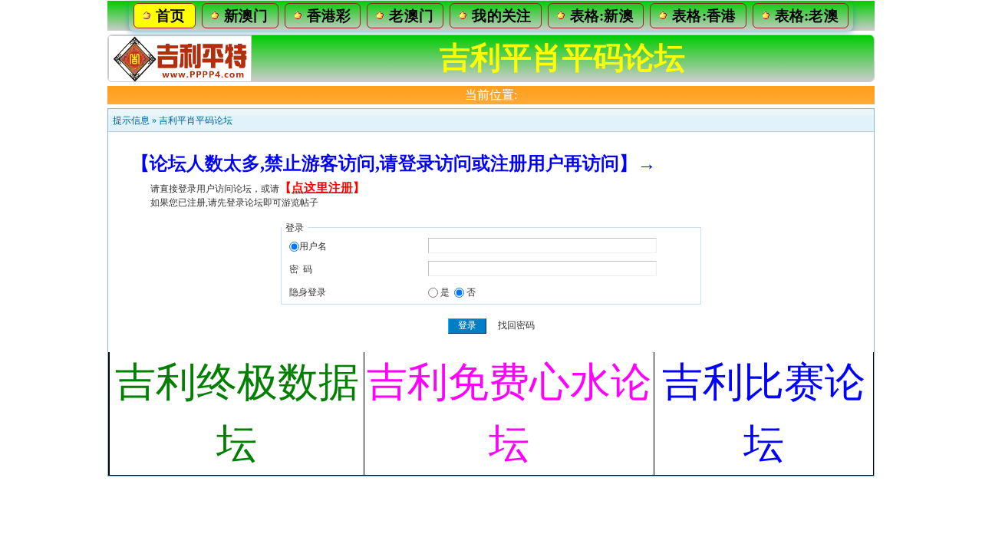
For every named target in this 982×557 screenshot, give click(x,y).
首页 (171, 16)
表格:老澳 (807, 16)
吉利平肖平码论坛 (195, 120)
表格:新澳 (602, 16)
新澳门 (246, 16)
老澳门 (411, 16)
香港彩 (329, 16)
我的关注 (501, 16)
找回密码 (516, 325)
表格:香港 (704, 16)
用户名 (313, 246)
